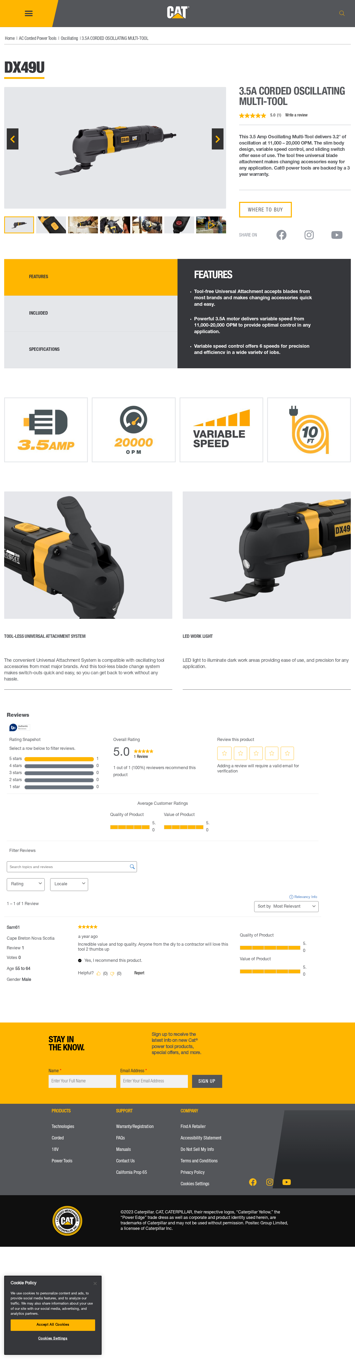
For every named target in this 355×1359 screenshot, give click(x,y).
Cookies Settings (195, 1184)
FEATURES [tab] (38, 277)
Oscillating (69, 38)
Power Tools (62, 1161)
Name (54, 1071)
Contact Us (125, 1161)
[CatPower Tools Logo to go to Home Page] (177, 23)
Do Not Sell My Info (197, 1150)
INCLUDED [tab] (38, 313)
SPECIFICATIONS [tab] (44, 349)
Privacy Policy (193, 1172)
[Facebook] (253, 1182)
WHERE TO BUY (265, 210)
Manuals (123, 1150)
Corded (58, 1138)
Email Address (132, 1071)
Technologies (63, 1127)
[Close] (95, 1283)
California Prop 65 (131, 1172)
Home (10, 38)
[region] (53, 1315)
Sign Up (207, 1081)
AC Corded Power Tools (37, 38)
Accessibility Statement (201, 1138)
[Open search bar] (342, 13)
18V (55, 1150)
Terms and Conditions (199, 1161)
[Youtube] (286, 1182)
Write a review (296, 116)
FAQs (120, 1138)
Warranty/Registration (135, 1127)
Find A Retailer (193, 1127)
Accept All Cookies (53, 1325)
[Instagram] (270, 1182)
